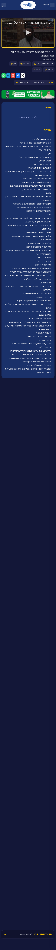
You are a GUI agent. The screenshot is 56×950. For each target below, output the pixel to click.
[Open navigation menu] (52, 5)
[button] (28, 32)
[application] (28, 33)
